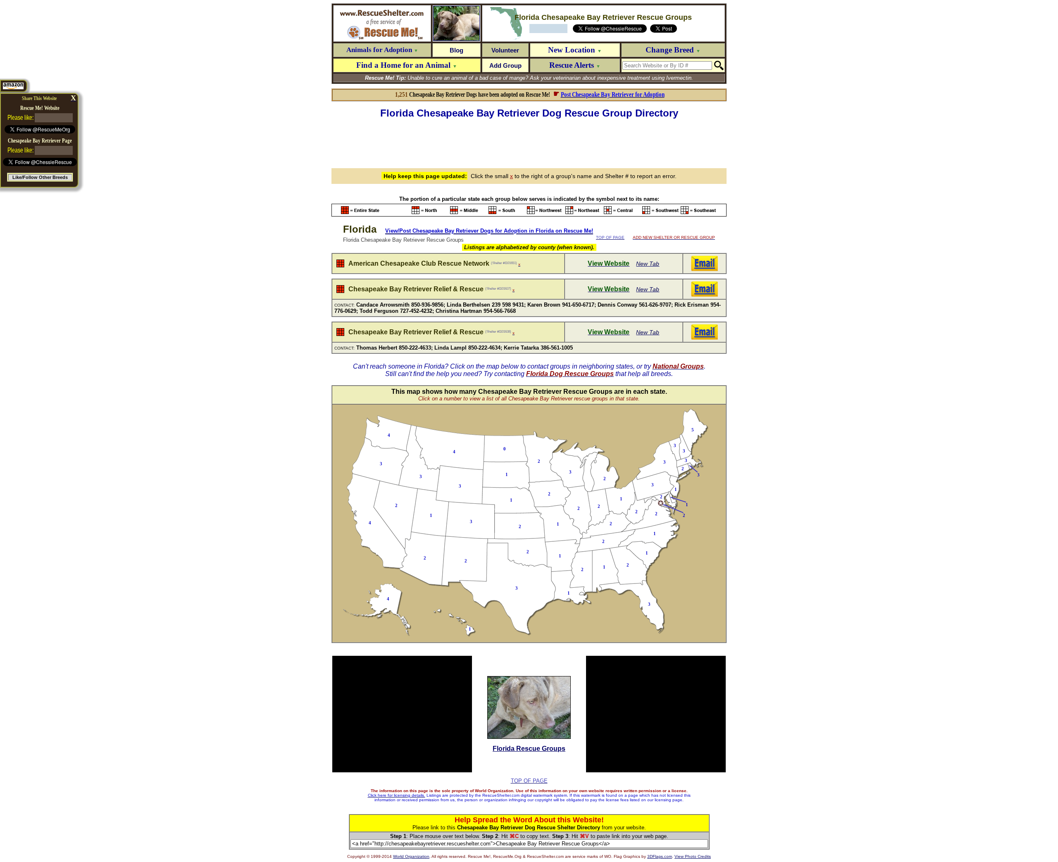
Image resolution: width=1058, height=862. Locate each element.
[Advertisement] (529, 142)
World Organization (411, 856)
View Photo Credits (692, 856)
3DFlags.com (659, 856)
